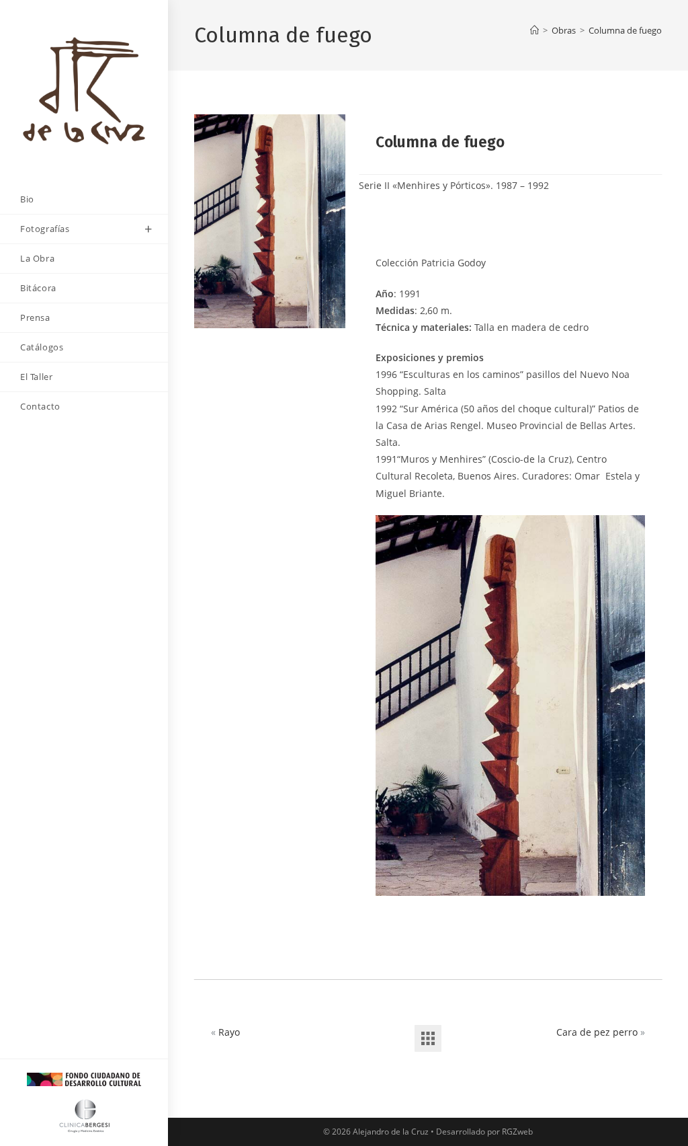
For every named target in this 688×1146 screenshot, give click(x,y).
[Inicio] (534, 30)
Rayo (229, 1032)
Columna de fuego (625, 30)
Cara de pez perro (597, 1032)
